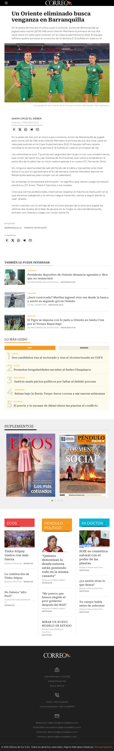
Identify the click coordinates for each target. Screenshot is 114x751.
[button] (57, 73)
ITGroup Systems (103, 747)
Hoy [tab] (30, 348)
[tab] (52, 500)
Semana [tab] (84, 348)
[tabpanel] (30, 465)
